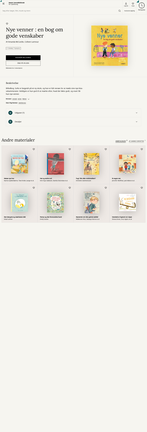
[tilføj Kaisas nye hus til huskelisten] (34, 149)
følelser (24, 99)
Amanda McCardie (16, 42)
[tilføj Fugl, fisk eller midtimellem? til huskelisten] (106, 149)
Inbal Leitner (8, 219)
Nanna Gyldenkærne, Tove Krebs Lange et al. (19, 181)
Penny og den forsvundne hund (51, 217)
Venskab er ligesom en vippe (122, 217)
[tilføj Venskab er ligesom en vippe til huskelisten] (142, 188)
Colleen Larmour (32, 42)
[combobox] (61, 10)
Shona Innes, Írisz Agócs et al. (122, 219)
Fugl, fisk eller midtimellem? (86, 178)
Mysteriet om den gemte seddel (87, 217)
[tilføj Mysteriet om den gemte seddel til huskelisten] (106, 188)
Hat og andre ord (46, 178)
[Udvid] (28, 99)
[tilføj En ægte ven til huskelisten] (142, 149)
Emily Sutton (44, 219)
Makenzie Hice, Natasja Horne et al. (88, 219)
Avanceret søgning (129, 11)
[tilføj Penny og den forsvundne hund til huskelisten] (70, 188)
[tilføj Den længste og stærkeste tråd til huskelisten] (34, 188)
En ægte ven (116, 178)
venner (20, 99)
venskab (14, 99)
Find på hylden (23, 63)
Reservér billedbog (23, 58)
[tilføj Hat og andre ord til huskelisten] (70, 149)
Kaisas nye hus (9, 178)
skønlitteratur (22, 103)
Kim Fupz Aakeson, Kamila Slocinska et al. (54, 181)
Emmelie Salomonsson (83, 181)
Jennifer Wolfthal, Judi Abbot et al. (123, 181)
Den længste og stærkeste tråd (15, 217)
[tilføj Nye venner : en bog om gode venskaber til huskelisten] (7, 23)
